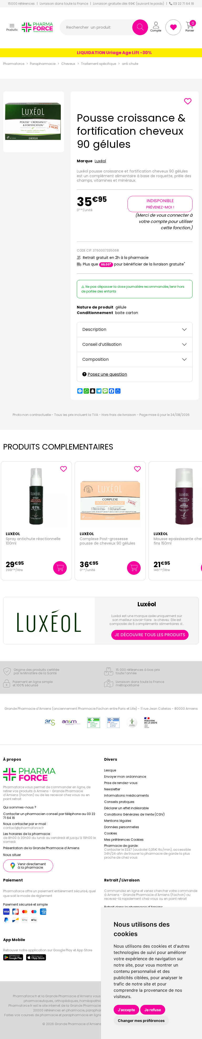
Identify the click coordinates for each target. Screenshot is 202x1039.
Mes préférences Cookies (124, 840)
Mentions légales (117, 821)
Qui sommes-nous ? (19, 807)
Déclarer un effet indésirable (126, 808)
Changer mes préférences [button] (141, 1020)
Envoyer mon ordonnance (125, 777)
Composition (95, 359)
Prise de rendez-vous (121, 783)
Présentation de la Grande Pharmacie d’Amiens (41, 848)
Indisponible (160, 204)
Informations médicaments (126, 795)
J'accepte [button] (126, 1009)
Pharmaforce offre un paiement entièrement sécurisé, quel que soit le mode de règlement (49, 893)
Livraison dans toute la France (64, 3)
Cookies (110, 833)
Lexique (110, 770)
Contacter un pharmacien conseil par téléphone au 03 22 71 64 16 (49, 816)
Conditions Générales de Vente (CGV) (134, 814)
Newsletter (112, 789)
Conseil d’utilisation (102, 344)
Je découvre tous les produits (150, 635)
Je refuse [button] (152, 1009)
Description (94, 329)
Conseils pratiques (119, 802)
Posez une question (107, 374)
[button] (12, 27)
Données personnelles (121, 827)
